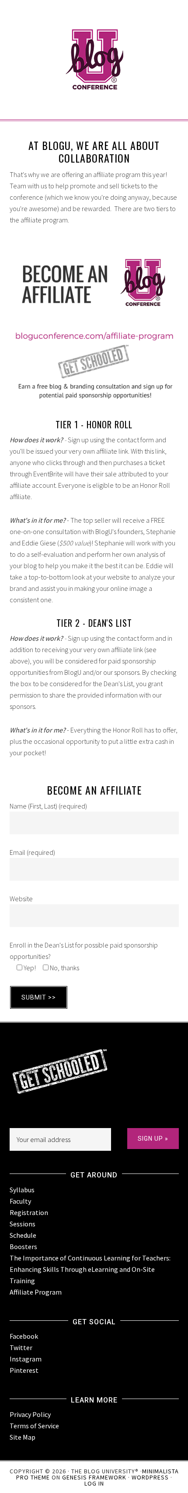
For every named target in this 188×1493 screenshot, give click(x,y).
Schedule (23, 1235)
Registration (29, 1212)
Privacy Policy (30, 1414)
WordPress (150, 1477)
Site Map (22, 1437)
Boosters (23, 1246)
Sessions (22, 1223)
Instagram (26, 1358)
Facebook (24, 1336)
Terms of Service (34, 1425)
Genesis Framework (94, 1477)
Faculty (20, 1201)
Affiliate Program (36, 1292)
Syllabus (22, 1189)
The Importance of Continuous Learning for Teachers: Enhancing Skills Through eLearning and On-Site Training (90, 1269)
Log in (94, 1483)
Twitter (21, 1347)
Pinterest (24, 1370)
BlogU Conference (94, 44)
